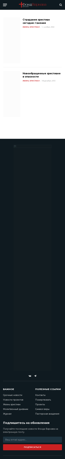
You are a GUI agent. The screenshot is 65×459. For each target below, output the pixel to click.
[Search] (60, 5)
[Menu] (5, 5)
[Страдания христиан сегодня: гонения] (11, 40)
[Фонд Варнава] (32, 5)
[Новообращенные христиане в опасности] (11, 94)
